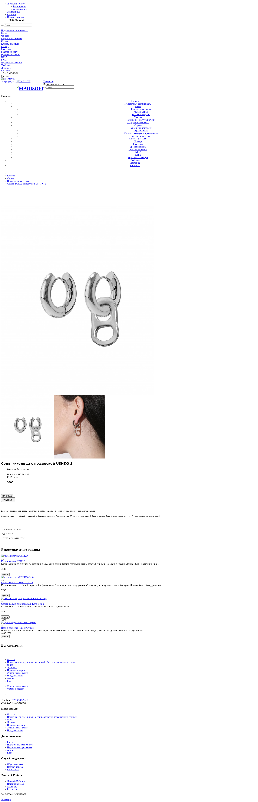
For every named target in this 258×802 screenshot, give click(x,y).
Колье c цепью (141, 112)
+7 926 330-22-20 (9, 82)
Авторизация (20, 9)
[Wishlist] (2, 559)
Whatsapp (6, 799)
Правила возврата (16, 670)
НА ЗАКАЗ (7, 496)
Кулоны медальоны (141, 109)
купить (5, 574)
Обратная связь (15, 764)
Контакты (135, 165)
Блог (9, 681)
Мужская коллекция (138, 157)
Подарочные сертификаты (138, 103)
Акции (10, 678)
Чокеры (138, 117)
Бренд (10, 742)
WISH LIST (8, 500)
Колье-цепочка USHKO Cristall (17, 582)
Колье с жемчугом (141, 114)
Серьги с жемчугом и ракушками (141, 133)
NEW (138, 152)
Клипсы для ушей (138, 138)
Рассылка (12, 789)
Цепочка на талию (138, 149)
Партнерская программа (19, 747)
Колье (138, 106)
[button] (48, 81)
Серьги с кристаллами (141, 128)
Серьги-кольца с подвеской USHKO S (26, 183)
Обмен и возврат (15, 688)
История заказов (15, 784)
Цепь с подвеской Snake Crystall (17, 628)
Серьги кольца (141, 130)
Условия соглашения (17, 673)
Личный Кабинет (16, 781)
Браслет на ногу (138, 146)
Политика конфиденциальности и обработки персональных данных (42, 662)
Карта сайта (13, 769)
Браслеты (138, 144)
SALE (138, 154)
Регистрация (19, 6)
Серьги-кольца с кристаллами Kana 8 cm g (22, 604)
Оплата (11, 659)
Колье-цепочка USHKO (13, 561)
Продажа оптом (15, 675)
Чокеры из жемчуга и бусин (141, 120)
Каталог (135, 101)
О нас (10, 665)
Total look (135, 160)
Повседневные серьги (141, 136)
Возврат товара (15, 767)
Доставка (135, 163)
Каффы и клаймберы (138, 122)
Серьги (138, 125)
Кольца (138, 141)
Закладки (12, 786)
